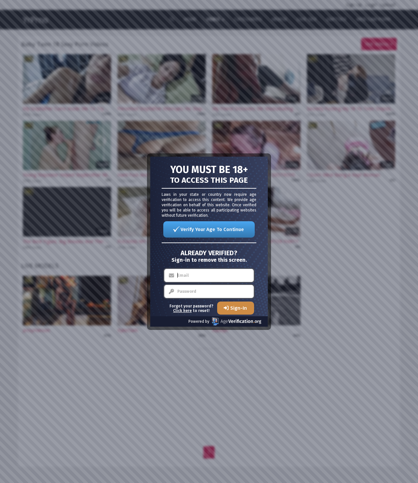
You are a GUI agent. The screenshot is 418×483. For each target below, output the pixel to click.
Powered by (198, 321)
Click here (182, 310)
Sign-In (238, 308)
